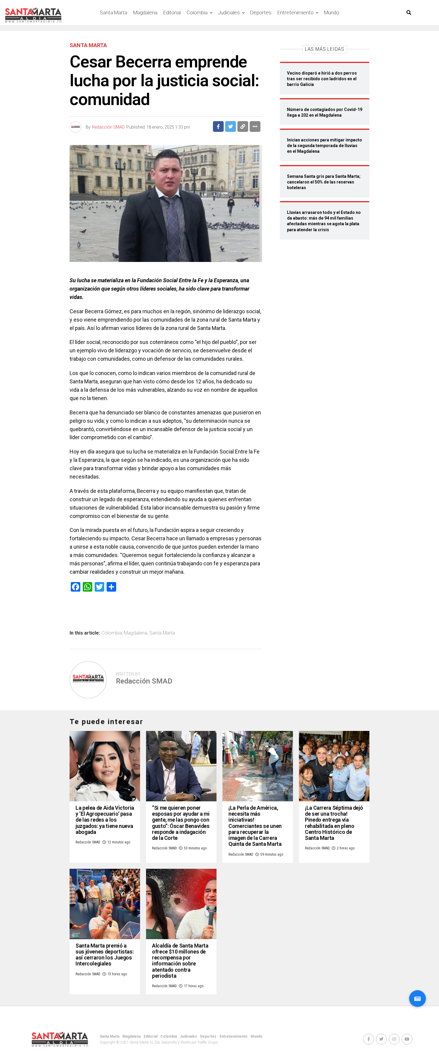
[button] (417, 998)
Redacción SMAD (108, 127)
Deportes (260, 13)
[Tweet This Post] (230, 126)
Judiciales (229, 13)
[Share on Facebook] (218, 126)
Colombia (197, 13)
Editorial (172, 13)
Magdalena (145, 13)
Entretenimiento (295, 13)
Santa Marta (113, 13)
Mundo (331, 13)
